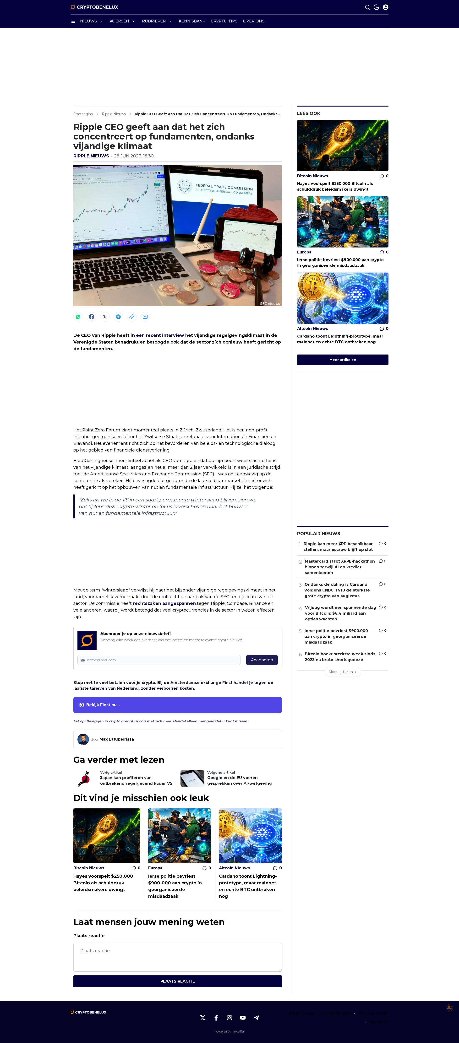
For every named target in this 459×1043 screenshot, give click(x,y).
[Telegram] (118, 317)
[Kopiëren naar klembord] (132, 317)
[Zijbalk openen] (73, 21)
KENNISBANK (192, 21)
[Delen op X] (105, 317)
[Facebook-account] (216, 1018)
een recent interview (160, 335)
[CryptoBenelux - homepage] (94, 7)
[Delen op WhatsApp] (78, 317)
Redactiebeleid (373, 1013)
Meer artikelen (342, 360)
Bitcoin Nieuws (88, 868)
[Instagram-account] (229, 1018)
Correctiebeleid (336, 1013)
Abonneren (262, 660)
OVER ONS (253, 21)
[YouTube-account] (243, 1018)
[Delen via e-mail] (145, 317)
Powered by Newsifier (229, 1031)
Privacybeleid (302, 1013)
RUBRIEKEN (154, 21)
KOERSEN (119, 21)
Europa (155, 868)
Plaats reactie (177, 981)
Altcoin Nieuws (234, 868)
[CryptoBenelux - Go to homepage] (88, 1012)
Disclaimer (378, 1022)
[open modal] (385, 7)
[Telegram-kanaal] (256, 1018)
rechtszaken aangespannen (164, 603)
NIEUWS (88, 21)
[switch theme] (376, 7)
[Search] (367, 7)
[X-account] (203, 1018)
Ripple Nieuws (91, 156)
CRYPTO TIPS (224, 21)
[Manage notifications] (449, 1007)
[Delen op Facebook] (91, 317)
